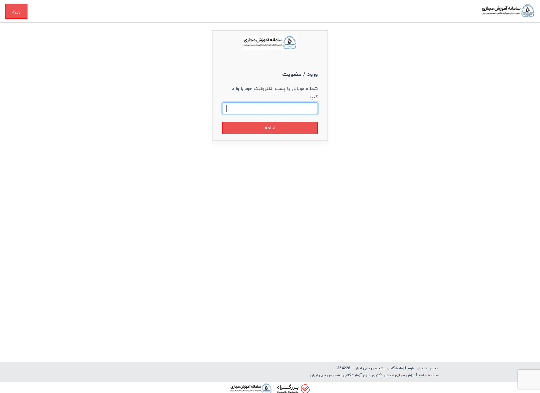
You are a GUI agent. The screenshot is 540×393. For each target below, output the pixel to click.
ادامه (270, 128)
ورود (16, 11)
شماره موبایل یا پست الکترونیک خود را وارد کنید (275, 93)
